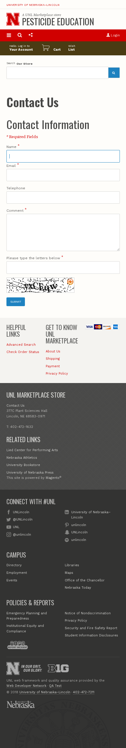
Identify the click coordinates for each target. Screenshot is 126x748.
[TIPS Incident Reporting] (17, 645)
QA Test (55, 686)
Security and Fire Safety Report (91, 628)
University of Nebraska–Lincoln (33, 4)
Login (115, 35)
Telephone (15, 188)
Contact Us (15, 405)
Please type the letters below (33, 258)
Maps (69, 573)
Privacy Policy (57, 373)
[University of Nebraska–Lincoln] (12, 668)
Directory (14, 565)
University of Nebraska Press (30, 472)
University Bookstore (23, 465)
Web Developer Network (26, 686)
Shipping (53, 359)
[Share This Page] (30, 35)
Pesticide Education (58, 21)
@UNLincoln (23, 519)
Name (11, 147)
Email (11, 166)
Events (11, 580)
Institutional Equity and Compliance (25, 628)
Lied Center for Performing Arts (32, 450)
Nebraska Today (78, 588)
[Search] (114, 72)
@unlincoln (22, 535)
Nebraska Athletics (21, 458)
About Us (53, 351)
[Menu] (8, 35)
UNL (16, 527)
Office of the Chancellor (85, 580)
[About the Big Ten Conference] (58, 668)
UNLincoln (21, 512)
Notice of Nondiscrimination (88, 613)
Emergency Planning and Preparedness (26, 615)
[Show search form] (19, 35)
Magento (52, 478)
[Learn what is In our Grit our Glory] (31, 668)
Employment (16, 573)
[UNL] (12, 19)
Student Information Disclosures (91, 635)
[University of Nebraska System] (20, 704)
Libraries (72, 565)
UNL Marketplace (39, 15)
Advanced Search (21, 345)
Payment (53, 366)
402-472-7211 (83, 692)
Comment (14, 211)
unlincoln (78, 525)
